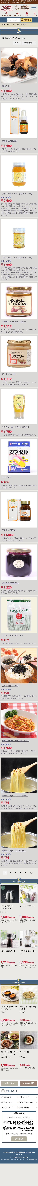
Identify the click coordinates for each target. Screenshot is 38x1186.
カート (35, 15)
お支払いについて (7, 1102)
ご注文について (6, 1097)
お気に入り (17, 15)
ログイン (27, 15)
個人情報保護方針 (20, 1152)
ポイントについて (7, 1107)
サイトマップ (19, 1154)
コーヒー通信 (13, 1157)
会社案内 (5, 1152)
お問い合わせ (9, 1083)
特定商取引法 (12, 1152)
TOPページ (6, 25)
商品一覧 (16, 25)
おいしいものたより (23, 1157)
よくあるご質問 (28, 1083)
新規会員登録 (6, 15)
